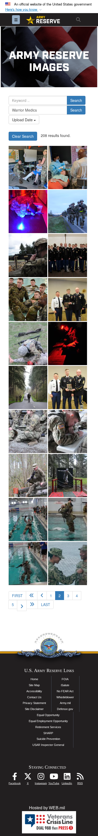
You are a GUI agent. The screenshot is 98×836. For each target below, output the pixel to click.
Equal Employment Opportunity (48, 721)
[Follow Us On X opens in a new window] (27, 778)
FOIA (65, 679)
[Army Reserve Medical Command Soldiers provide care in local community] (28, 167)
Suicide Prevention (48, 738)
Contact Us (34, 697)
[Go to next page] (22, 605)
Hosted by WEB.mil (47, 808)
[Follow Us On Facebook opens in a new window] (14, 778)
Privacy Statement (34, 703)
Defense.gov (65, 709)
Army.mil (65, 703)
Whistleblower (65, 697)
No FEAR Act (65, 691)
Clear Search (23, 136)
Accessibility (34, 691)
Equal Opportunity (48, 715)
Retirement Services (48, 727)
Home (34, 679)
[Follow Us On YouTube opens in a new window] (53, 778)
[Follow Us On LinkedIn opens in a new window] (66, 778)
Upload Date (23, 119)
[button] (24, 9)
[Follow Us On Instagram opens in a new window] (40, 778)
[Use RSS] (80, 778)
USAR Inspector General (48, 744)
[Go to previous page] (42, 595)
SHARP (48, 733)
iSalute (65, 685)
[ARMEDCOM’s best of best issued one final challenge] (28, 211)
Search (76, 100)
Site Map (34, 685)
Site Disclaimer (34, 709)
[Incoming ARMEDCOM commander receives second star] (67, 563)
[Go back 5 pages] (31, 595)
